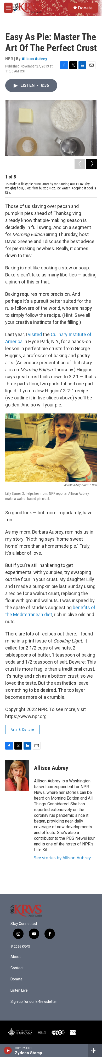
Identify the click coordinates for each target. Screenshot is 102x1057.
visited (35, 334)
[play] (8, 1050)
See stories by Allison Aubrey (62, 858)
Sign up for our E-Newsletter (33, 1002)
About (15, 957)
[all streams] (95, 1050)
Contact (17, 968)
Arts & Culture (22, 729)
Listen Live (19, 990)
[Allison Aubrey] (17, 775)
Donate (85, 7)
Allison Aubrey (34, 58)
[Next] (91, 164)
